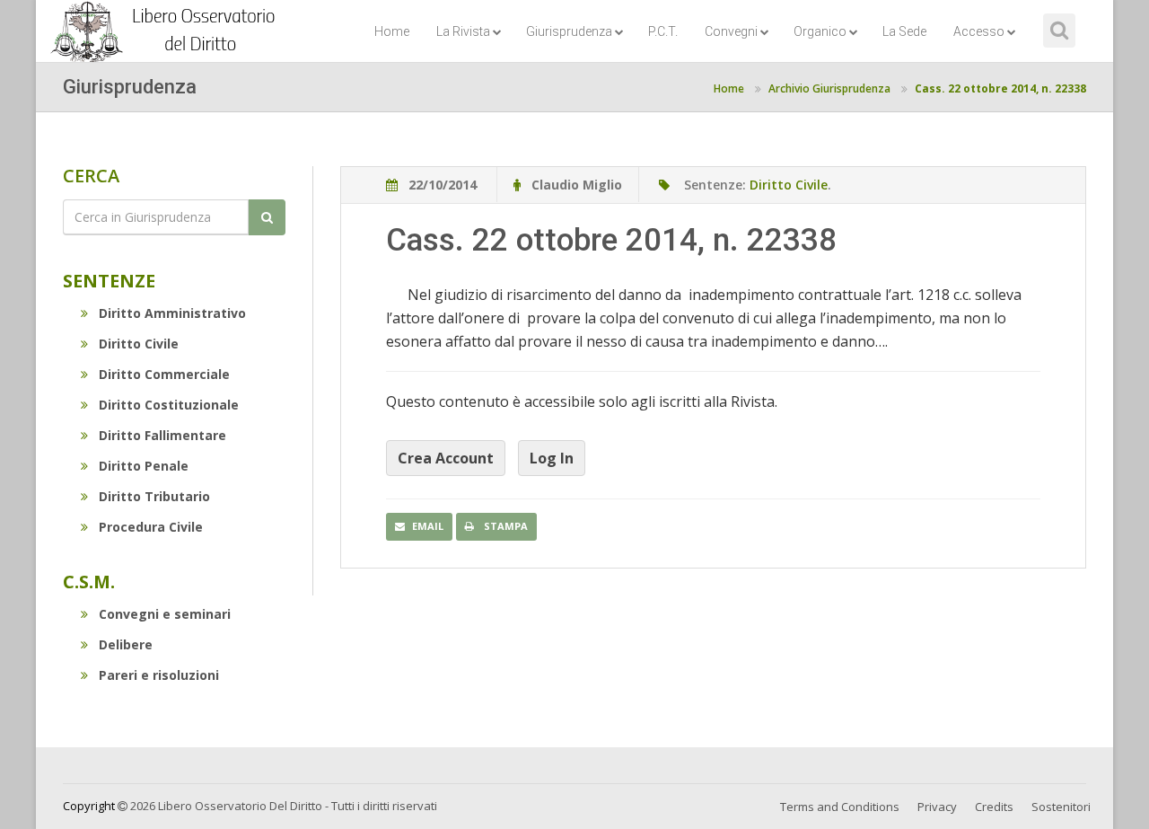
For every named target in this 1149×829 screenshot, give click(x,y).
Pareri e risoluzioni (159, 674)
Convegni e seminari (165, 613)
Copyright (89, 806)
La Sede (904, 31)
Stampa (504, 526)
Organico (820, 31)
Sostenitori (1061, 806)
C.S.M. (89, 581)
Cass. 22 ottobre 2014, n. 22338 (1000, 88)
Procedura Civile (151, 526)
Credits (994, 806)
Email (427, 526)
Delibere (126, 644)
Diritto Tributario (154, 496)
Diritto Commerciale (164, 374)
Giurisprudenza (569, 31)
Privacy (937, 806)
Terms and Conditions (839, 806)
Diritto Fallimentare (162, 435)
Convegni (731, 31)
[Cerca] (267, 217)
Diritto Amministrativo (172, 313)
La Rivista (463, 31)
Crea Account (446, 458)
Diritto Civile (139, 343)
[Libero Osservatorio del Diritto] (166, 22)
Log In (552, 458)
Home (391, 31)
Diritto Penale (144, 465)
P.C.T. (663, 31)
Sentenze (109, 281)
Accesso (978, 31)
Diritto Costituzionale (169, 404)
